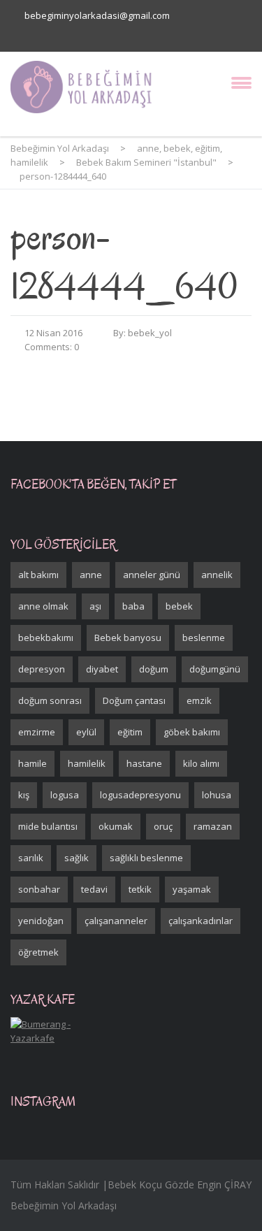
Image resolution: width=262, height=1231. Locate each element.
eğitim (130, 732)
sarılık (30, 857)
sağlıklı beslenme (146, 857)
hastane (144, 763)
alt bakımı (38, 574)
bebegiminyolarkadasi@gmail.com (97, 15)
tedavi (94, 889)
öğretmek (38, 952)
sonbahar (39, 889)
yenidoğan (41, 920)
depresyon (41, 669)
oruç (163, 826)
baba (133, 606)
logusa (64, 795)
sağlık (76, 857)
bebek (179, 606)
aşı (95, 606)
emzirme (36, 732)
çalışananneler (116, 920)
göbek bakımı (191, 732)
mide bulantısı (48, 826)
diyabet (102, 669)
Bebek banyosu (127, 637)
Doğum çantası (134, 700)
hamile (32, 763)
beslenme (203, 637)
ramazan (213, 826)
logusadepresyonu (140, 795)
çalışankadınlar (200, 920)
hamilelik (86, 763)
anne (91, 574)
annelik (217, 574)
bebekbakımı (45, 637)
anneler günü (151, 574)
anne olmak (43, 606)
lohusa (216, 795)
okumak (116, 826)
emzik (199, 700)
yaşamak (192, 889)
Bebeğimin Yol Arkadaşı (63, 1205)
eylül (86, 732)
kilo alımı (201, 763)
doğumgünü (214, 669)
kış (23, 795)
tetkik (140, 889)
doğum (153, 669)
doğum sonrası (50, 700)
